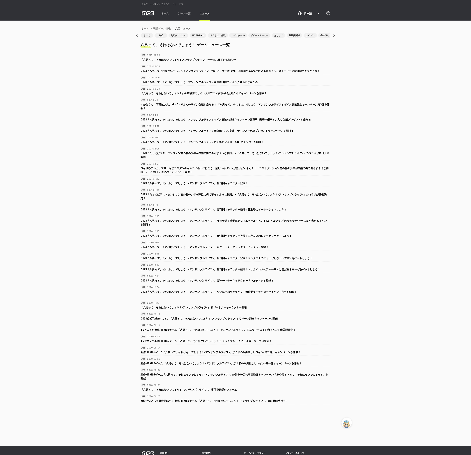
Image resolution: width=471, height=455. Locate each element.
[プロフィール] (328, 13)
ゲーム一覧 (184, 13)
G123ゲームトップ (295, 453)
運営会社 (164, 453)
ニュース (204, 13)
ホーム (165, 13)
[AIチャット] (346, 423)
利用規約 (206, 453)
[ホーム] (148, 13)
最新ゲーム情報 (162, 28)
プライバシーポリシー (255, 453)
